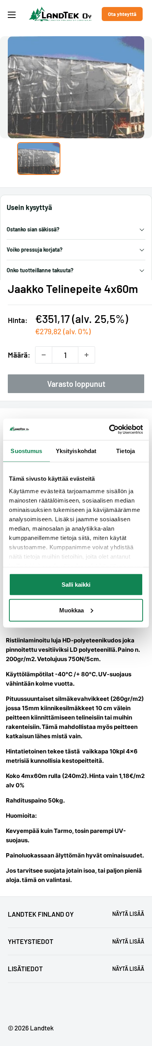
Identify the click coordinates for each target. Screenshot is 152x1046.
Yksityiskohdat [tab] (76, 451)
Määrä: (19, 354)
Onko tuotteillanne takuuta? (40, 270)
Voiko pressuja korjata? (34, 249)
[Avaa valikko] (12, 15)
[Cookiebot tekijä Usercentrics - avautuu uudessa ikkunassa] (109, 429)
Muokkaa (71, 610)
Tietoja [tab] (125, 451)
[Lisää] (86, 355)
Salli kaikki (76, 584)
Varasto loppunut (76, 383)
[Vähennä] (43, 355)
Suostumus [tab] (26, 451)
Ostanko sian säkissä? (33, 229)
